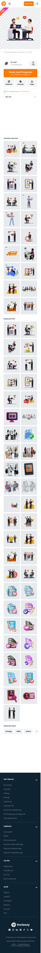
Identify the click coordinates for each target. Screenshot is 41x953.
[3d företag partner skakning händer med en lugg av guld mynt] (12, 426)
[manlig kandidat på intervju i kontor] (12, 694)
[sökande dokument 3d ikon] (12, 729)
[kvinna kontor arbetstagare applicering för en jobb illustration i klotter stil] (12, 711)
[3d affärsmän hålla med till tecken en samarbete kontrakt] (12, 478)
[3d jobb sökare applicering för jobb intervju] (12, 374)
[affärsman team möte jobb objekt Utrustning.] (12, 443)
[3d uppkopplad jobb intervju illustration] (12, 234)
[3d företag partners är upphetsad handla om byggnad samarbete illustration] (12, 903)
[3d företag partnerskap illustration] (12, 252)
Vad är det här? (24, 91)
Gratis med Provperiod (20, 73)
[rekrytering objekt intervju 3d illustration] (12, 676)
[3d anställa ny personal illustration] (12, 217)
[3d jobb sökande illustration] (12, 321)
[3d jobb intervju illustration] (12, 147)
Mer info (8, 95)
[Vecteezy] (3, 3)
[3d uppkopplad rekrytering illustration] (12, 182)
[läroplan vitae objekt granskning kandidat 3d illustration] (12, 798)
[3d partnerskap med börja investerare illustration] (12, 868)
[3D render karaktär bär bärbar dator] (12, 287)
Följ (33, 65)
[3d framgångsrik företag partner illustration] (12, 461)
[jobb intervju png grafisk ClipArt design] (12, 165)
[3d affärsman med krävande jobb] (12, 339)
